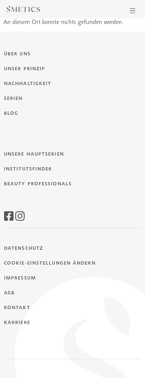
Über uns (17, 54)
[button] (132, 11)
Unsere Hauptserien (34, 154)
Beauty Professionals (38, 184)
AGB (9, 293)
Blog (11, 113)
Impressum (20, 278)
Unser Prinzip (24, 69)
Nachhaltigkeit (27, 84)
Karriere (17, 323)
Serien (13, 99)
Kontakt (17, 308)
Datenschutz (23, 248)
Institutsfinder (28, 169)
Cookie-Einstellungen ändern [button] (50, 263)
